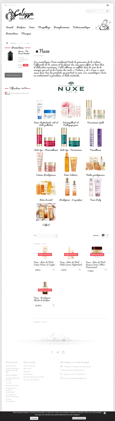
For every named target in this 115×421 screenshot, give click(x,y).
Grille (103, 237)
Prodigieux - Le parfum (70, 200)
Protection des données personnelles (11, 390)
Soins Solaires (71, 175)
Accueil (9, 27)
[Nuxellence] (95, 137)
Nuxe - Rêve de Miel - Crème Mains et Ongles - (45, 263)
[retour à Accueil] (7, 43)
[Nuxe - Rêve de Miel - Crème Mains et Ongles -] (45, 253)
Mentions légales (11, 375)
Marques (26, 33)
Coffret (46, 225)
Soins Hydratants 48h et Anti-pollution (46, 123)
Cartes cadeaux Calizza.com (19, 93)
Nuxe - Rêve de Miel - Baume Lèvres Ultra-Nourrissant (96, 264)
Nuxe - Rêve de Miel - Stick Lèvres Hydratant (71, 263)
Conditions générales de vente (13, 379)
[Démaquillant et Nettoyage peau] (70, 109)
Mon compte (29, 362)
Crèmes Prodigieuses (46, 175)
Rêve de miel (46, 200)
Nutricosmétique (81, 27)
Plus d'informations (79, 418)
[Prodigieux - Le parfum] (70, 187)
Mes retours (28, 369)
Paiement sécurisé (12, 385)
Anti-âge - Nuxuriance (71, 150)
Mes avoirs (27, 371)
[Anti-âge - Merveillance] (46, 137)
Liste (107, 237)
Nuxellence (95, 150)
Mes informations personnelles (34, 377)
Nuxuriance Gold (95, 122)
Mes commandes (29, 366)
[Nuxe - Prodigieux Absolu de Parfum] (45, 288)
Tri (35, 235)
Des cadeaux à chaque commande (12, 396)
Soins (32, 27)
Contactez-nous (107, 5)
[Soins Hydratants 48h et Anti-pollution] (46, 109)
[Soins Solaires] (70, 162)
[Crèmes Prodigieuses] (46, 162)
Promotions (12, 33)
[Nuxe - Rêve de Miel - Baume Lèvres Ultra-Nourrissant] (97, 253)
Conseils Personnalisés (10, 400)
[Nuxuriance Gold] (95, 109)
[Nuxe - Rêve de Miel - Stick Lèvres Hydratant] (71, 253)
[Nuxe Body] (95, 187)
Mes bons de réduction (31, 380)
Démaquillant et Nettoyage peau (71, 123)
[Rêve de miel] (46, 187)
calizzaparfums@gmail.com (78, 378)
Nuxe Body (95, 200)
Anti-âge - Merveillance (46, 150)
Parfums (21, 27)
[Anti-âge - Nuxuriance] (70, 137)
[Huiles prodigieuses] (95, 162)
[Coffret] (46, 212)
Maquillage (44, 27)
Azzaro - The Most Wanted (23, 52)
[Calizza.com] (30, 16)
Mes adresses (28, 374)
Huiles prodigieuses (95, 175)
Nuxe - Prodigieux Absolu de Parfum (42, 299)
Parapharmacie (61, 27)
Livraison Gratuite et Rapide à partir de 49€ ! (12, 370)
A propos (9, 383)
